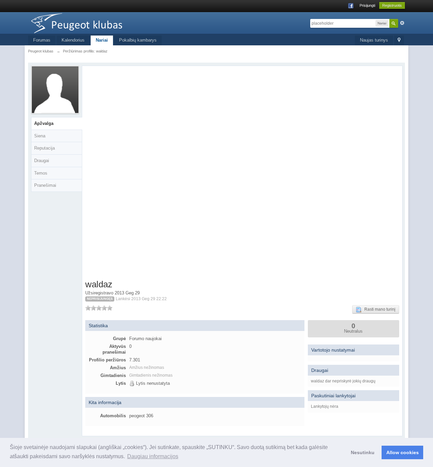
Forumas (41, 40)
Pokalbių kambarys (138, 40)
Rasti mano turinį (378, 309)
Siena (39, 135)
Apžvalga (43, 123)
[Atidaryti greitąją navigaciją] (399, 40)
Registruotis (392, 5)
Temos (40, 173)
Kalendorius (73, 40)
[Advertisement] (126, 173)
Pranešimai (45, 185)
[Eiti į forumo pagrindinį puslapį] (88, 22)
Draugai (41, 160)
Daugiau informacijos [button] (152, 456)
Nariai (102, 40)
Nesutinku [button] (362, 452)
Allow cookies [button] (402, 452)
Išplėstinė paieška (402, 23)
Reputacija (44, 148)
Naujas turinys (374, 40)
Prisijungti (367, 5)
